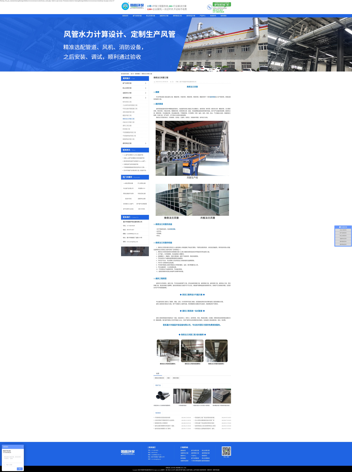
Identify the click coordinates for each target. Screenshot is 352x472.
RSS (182, 467)
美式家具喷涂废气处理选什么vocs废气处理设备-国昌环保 (136, 161)
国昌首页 (125, 16)
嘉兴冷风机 (141, 209)
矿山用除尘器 (141, 183)
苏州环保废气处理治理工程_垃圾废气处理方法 (136, 170)
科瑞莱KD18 (141, 188)
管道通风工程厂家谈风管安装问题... (205, 417)
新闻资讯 (213, 16)
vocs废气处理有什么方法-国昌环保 (133, 155)
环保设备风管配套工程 (130, 108)
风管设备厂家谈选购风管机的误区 (204, 423)
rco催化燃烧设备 (128, 183)
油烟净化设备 (141, 198)
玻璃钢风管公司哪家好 (161, 423)
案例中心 (183, 455)
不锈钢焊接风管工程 (129, 136)
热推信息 (168, 467)
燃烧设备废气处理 (128, 193)
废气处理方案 (137, 16)
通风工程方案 (127, 125)
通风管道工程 (177, 16)
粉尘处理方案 (150, 16)
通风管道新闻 (206, 460)
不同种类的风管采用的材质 (162, 417)
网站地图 (178, 467)
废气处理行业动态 (128, 209)
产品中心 (203, 16)
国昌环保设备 (216, 470)
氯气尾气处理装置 (141, 204)
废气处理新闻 (195, 458)
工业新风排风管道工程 (130, 105)
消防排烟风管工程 (128, 112)
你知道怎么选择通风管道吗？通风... (205, 428)
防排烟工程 (126, 129)
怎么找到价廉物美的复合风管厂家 (204, 420)
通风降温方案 (190, 16)
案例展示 (137, 73)
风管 (168, 378)
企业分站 (173, 467)
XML (185, 467)
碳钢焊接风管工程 (128, 139)
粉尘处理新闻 (206, 458)
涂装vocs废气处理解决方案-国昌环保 (134, 158)
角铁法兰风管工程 (147, 73)
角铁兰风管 (176, 378)
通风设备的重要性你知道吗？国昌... (165, 426)
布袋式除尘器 (141, 193)
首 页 (132, 73)
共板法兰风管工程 (128, 122)
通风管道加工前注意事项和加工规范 (205, 426)
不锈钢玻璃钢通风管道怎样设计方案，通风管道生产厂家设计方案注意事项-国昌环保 (136, 167)
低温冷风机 (128, 198)
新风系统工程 (127, 102)
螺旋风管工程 (127, 115)
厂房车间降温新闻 (196, 460)
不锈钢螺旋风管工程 (129, 132)
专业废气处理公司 (128, 188)
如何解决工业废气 (128, 204)
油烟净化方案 (164, 16)
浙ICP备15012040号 (170, 470)
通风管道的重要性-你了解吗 (163, 428)
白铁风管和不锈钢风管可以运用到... (165, 420)
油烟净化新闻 (184, 460)
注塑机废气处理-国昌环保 (131, 164)
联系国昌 (224, 16)
